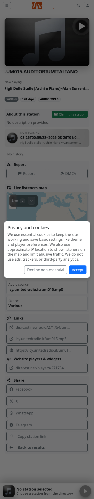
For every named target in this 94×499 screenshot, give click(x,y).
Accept (78, 269)
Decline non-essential (45, 269)
